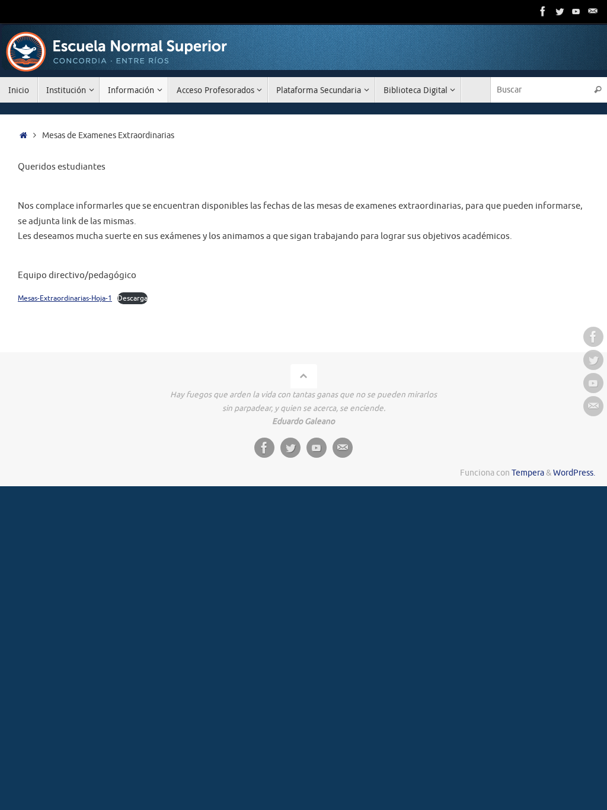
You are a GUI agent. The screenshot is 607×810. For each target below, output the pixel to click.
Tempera (528, 473)
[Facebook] (543, 11)
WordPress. (574, 473)
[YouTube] (576, 11)
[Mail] (592, 11)
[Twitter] (559, 11)
